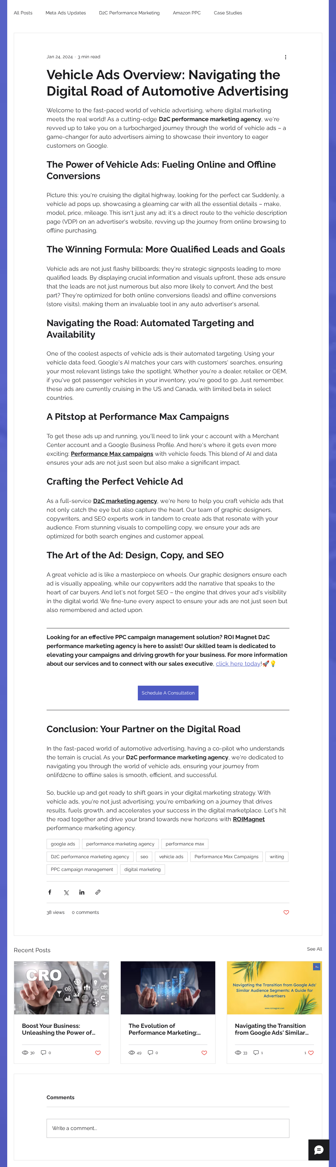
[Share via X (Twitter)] (66, 892)
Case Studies (228, 12)
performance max (185, 843)
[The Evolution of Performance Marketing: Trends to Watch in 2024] (168, 987)
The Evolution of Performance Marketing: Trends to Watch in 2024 (163, 1029)
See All (314, 949)
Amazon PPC (187, 12)
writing (277, 856)
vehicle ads (171, 856)
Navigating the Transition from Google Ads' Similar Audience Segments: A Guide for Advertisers (270, 1029)
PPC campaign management (82, 869)
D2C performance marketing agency (90, 856)
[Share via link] (98, 892)
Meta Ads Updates (66, 12)
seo (144, 856)
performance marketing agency (120, 843)
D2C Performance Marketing (129, 12)
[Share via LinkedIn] (82, 892)
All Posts (23, 12)
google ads (63, 843)
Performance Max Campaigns (227, 856)
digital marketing (142, 869)
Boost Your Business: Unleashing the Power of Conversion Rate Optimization (57, 1029)
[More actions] (285, 57)
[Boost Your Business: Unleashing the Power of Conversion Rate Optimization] (61, 987)
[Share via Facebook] (50, 892)
